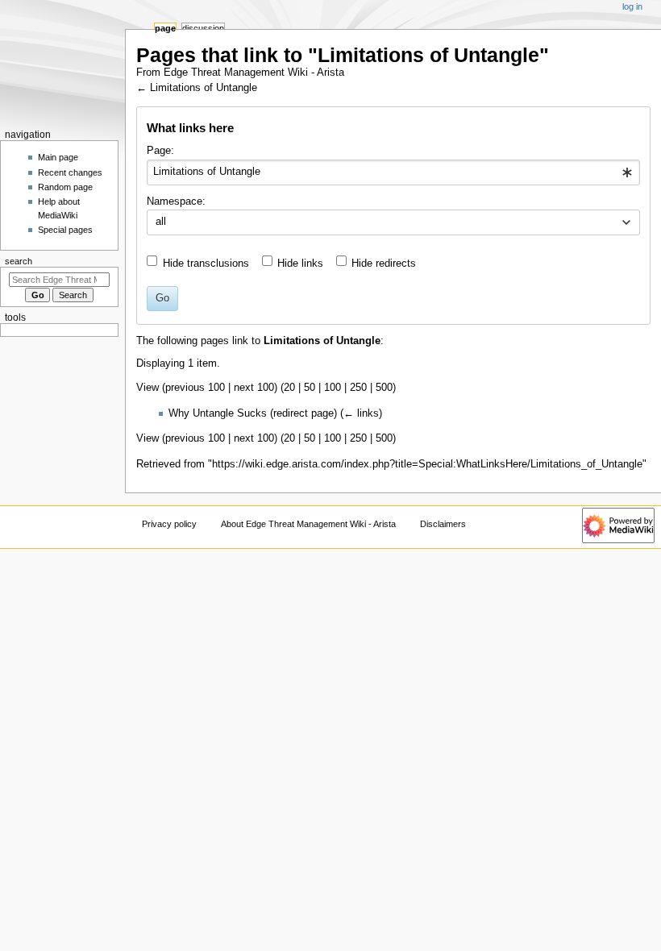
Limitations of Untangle (203, 87)
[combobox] (393, 172)
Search (18, 261)
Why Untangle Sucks (217, 413)
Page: (160, 150)
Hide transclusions (206, 263)
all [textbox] (161, 221)
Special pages (65, 230)
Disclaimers (443, 524)
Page (165, 28)
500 (384, 387)
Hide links (300, 263)
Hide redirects (383, 263)
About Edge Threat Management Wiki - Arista (308, 524)
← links (361, 413)
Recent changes (70, 172)
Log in (632, 6)
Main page (58, 157)
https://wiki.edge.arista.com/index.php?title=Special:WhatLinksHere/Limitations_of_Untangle (427, 464)
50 (309, 387)
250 (358, 387)
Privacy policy (169, 524)
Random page (65, 187)
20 (289, 387)
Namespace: (176, 201)
